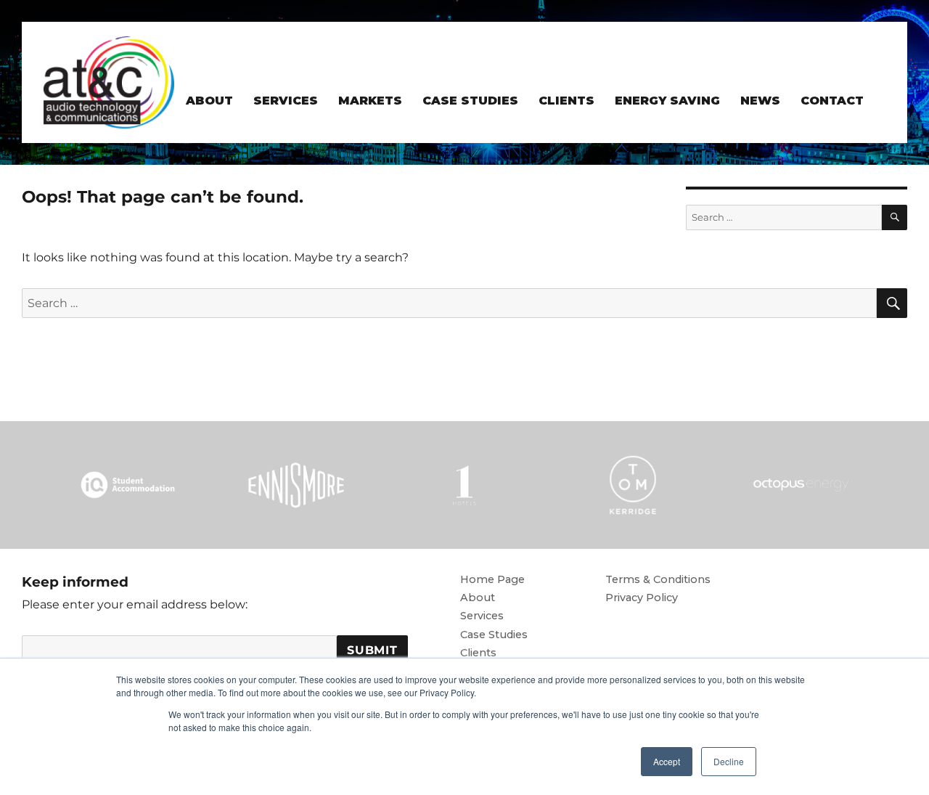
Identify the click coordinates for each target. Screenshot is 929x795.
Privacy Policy (641, 597)
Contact (832, 100)
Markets (370, 100)
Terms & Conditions (658, 579)
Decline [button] (728, 761)
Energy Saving (667, 100)
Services (285, 100)
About (209, 100)
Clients (566, 100)
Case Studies (470, 100)
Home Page (492, 579)
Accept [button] (666, 761)
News (760, 100)
